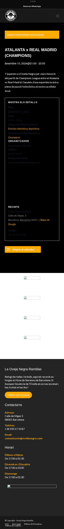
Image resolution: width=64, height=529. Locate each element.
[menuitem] (50, 15)
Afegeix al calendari (23, 249)
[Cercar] (50, 15)
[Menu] (57, 16)
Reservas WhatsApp (32, 6)
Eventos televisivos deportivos (23, 128)
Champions (14, 137)
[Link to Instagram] (56, 520)
